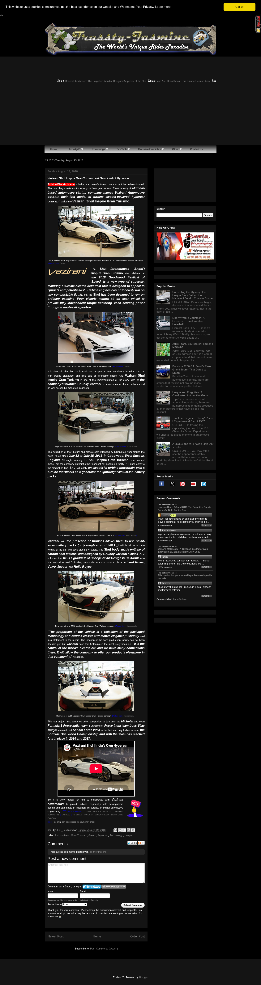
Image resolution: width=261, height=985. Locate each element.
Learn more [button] (163, 6)
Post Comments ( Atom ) (104, 948)
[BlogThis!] (120, 830)
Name (51, 891)
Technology (116, 835)
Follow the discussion (141, 843)
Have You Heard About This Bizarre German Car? (172, 81)
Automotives (62, 835)
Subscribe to (55, 904)
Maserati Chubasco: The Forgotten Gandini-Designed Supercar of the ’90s (95, 81)
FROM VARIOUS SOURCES (98, 811)
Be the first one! (98, 851)
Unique (128, 835)
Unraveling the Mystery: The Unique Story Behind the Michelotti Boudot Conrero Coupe (192, 295)
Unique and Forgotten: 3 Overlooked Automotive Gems (190, 394)
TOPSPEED (77, 815)
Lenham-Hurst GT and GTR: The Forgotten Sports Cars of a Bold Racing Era (184, 509)
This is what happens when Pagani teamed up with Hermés (185, 577)
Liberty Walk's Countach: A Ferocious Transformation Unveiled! (188, 321)
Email (83, 891)
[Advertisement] (130, 116)
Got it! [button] (239, 6)
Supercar (102, 835)
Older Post (137, 936)
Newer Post (55, 936)
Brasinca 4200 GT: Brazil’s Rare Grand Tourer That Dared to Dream (191, 369)
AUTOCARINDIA (102, 815)
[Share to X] (124, 830)
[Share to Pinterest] (133, 830)
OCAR (90, 815)
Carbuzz (63, 263)
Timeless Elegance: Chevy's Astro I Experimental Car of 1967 (192, 419)
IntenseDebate (179, 599)
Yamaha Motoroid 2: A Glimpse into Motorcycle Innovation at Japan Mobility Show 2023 (183, 550)
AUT (86, 815)
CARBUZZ (66, 815)
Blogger (143, 977)
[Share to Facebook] (128, 830)
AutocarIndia (132, 447)
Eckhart (166, 515)
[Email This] (115, 830)
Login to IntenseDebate (92, 887)
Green (92, 835)
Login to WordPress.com (113, 887)
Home (97, 936)
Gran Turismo (79, 835)
